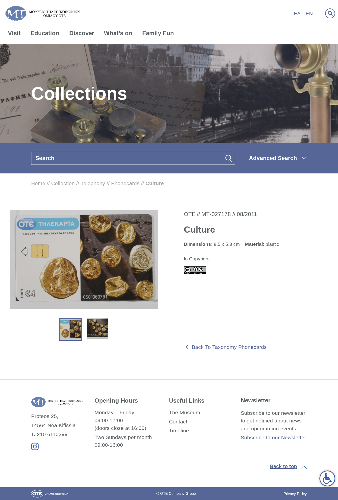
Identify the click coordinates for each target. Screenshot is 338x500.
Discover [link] (81, 33)
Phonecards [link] (125, 183)
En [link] (309, 13)
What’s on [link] (118, 33)
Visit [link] (14, 33)
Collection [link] (63, 183)
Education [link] (44, 33)
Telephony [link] (93, 183)
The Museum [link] (184, 412)
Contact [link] (178, 421)
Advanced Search (273, 158)
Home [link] (38, 183)
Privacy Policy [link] (295, 494)
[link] (327, 478)
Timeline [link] (179, 430)
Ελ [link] (297, 13)
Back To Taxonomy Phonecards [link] (229, 347)
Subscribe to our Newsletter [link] (273, 437)
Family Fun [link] (158, 33)
